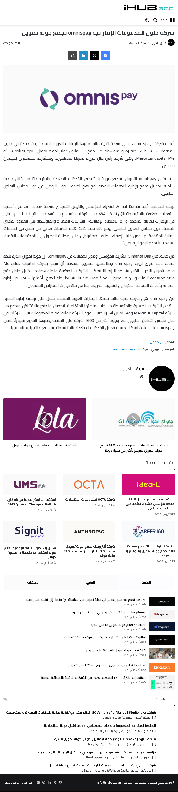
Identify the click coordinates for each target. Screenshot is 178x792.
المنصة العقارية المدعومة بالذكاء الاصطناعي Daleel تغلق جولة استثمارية (100, 725)
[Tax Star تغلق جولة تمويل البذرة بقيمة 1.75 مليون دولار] (162, 667)
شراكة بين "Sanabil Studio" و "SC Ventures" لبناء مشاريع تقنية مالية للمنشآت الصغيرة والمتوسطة (81, 712)
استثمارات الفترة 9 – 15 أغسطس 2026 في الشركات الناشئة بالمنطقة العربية (93, 678)
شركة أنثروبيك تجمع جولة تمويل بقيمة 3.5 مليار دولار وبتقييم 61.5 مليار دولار (89, 551)
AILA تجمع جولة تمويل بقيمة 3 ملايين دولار (116, 650)
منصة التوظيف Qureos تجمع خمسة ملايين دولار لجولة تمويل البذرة (105, 739)
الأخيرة (146, 582)
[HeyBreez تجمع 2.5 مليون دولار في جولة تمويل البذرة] (162, 614)
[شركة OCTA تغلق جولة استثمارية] (89, 484)
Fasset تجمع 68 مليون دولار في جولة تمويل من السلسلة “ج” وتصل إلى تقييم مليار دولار (86, 600)
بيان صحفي (156, 342)
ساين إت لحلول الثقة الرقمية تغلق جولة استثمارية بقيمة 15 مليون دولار (30, 552)
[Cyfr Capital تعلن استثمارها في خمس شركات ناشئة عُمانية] (162, 640)
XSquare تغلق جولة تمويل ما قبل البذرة (118, 625)
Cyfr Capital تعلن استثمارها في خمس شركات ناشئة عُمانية (105, 637)
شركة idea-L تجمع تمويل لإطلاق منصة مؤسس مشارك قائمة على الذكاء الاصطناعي (150, 503)
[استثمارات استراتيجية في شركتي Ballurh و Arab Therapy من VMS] (29, 484)
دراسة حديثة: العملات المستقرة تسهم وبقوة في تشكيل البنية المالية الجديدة (96, 752)
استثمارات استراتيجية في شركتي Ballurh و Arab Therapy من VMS (31, 502)
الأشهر (90, 582)
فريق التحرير (159, 42)
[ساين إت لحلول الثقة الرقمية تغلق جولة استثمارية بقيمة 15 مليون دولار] (29, 532)
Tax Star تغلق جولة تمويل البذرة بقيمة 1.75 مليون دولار (107, 665)
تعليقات (32, 582)
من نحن (27, 782)
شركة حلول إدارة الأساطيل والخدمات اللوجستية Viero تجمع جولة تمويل (102, 765)
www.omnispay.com (126, 349)
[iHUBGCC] (149, 7)
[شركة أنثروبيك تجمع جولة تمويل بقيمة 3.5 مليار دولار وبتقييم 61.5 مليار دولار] (89, 531)
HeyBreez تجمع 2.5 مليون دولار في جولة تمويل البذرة (109, 612)
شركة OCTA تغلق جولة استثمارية (90, 499)
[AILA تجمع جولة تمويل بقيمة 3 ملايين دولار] (162, 653)
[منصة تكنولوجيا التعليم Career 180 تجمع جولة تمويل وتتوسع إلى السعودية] (148, 531)
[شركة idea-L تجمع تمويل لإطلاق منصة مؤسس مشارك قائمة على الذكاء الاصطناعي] (148, 484)
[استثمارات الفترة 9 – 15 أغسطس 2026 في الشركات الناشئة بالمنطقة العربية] (162, 682)
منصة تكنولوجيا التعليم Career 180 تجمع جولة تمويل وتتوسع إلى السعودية (149, 550)
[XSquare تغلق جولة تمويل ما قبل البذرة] (162, 626)
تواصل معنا (12, 782)
